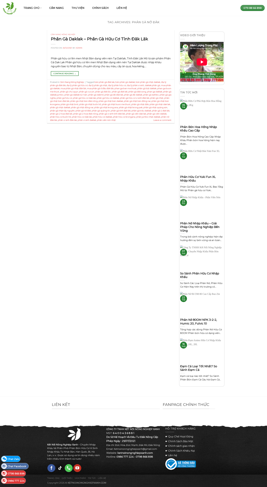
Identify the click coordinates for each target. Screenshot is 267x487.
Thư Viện (78, 7)
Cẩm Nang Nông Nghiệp (63, 34)
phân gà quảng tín (101, 111)
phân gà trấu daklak (141, 111)
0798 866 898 (16, 473)
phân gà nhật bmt (69, 104)
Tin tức (92, 478)
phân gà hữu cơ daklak (108, 98)
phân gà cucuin (86, 92)
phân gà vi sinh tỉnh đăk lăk (112, 114)
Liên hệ (122, 7)
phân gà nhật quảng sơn (155, 107)
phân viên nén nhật (106, 120)
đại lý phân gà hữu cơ (77, 85)
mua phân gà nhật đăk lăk (73, 88)
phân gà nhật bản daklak (111, 101)
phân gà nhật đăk (140, 104)
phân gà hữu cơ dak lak (84, 98)
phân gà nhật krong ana (106, 107)
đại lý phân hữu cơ (117, 85)
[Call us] (69, 468)
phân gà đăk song (137, 92)
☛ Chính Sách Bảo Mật (179, 441)
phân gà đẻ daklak (133, 95)
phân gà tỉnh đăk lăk (121, 111)
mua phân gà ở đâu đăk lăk (100, 88)
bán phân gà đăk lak (104, 82)
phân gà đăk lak (119, 92)
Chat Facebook (17, 466)
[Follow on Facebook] (51, 468)
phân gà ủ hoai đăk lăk (61, 114)
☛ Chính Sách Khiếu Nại (180, 450)
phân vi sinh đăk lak (67, 120)
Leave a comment (162, 120)
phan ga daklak (154, 92)
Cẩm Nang (56, 7)
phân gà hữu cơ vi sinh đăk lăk (134, 98)
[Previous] (49, 417)
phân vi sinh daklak (87, 120)
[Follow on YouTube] (77, 468)
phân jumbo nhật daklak (148, 117)
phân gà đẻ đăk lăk (113, 95)
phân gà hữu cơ (64, 98)
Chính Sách (100, 7)
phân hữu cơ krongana (124, 117)
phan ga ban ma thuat (125, 88)
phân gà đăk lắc (103, 92)
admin (79, 48)
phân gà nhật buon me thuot (116, 104)
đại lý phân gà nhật (98, 85)
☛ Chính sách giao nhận (180, 446)
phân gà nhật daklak (60, 107)
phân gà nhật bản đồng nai (137, 101)
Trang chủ (53, 478)
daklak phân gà (152, 85)
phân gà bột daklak (146, 88)
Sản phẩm (80, 478)
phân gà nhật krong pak (130, 107)
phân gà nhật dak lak (160, 104)
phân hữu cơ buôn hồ (60, 117)
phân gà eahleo (151, 95)
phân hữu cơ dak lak (82, 117)
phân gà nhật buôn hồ (90, 104)
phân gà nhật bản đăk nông (84, 101)
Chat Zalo (13, 459)
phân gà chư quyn (69, 92)
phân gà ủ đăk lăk (161, 111)
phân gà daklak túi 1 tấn (75, 95)
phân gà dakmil (96, 95)
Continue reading (64, 73)
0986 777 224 (16, 480)
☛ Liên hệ (171, 455)
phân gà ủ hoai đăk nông (85, 114)
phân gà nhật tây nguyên (62, 111)
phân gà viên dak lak (136, 114)
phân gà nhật (156, 98)
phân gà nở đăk (83, 111)
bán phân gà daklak (125, 82)
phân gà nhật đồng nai (82, 107)
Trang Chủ (31, 7)
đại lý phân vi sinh (135, 85)
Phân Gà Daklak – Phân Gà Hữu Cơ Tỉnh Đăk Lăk (99, 38)
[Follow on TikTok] (60, 468)
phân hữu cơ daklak (102, 117)
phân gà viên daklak (157, 114)
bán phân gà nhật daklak (148, 82)
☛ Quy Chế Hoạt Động (179, 436)
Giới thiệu (67, 478)
